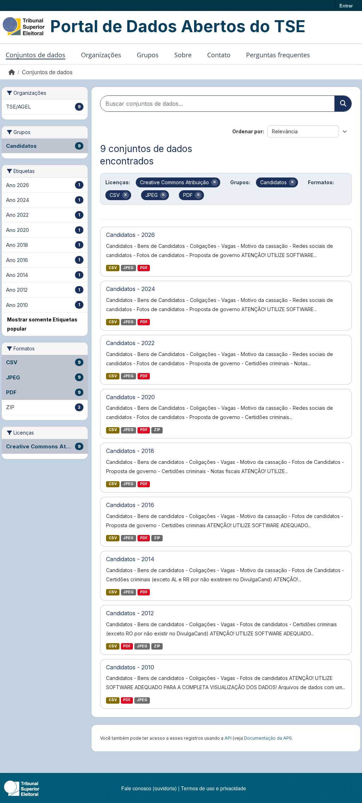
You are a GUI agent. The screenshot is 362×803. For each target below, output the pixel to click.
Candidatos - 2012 (130, 613)
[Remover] (214, 182)
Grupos (148, 55)
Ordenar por (247, 131)
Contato (218, 55)
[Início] (11, 72)
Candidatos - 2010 (130, 667)
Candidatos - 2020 (130, 397)
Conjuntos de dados (35, 55)
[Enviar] (342, 103)
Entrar (346, 5)
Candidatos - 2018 (130, 450)
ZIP (157, 429)
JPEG (128, 268)
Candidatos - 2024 (130, 288)
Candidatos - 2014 (130, 559)
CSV (113, 268)
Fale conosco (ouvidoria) (149, 788)
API (228, 738)
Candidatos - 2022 (130, 343)
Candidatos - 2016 (130, 504)
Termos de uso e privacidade (213, 788)
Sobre (183, 55)
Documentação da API (267, 738)
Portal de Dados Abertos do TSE (177, 26)
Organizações (101, 55)
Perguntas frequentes (278, 55)
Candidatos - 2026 (130, 234)
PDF (143, 268)
